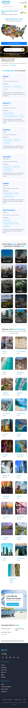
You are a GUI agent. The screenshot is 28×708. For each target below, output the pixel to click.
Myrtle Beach (20, 455)
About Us (3, 672)
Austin (6, 76)
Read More (13, 65)
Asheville (7, 157)
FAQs (2, 684)
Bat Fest (5, 89)
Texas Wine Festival (17, 86)
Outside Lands (7, 220)
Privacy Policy (4, 689)
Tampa (4, 558)
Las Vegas (19, 276)
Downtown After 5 (7, 169)
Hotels (3, 665)
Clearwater (19, 393)
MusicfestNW (6, 142)
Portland (6, 130)
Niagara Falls (6, 475)
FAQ (24, 699)
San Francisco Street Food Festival (11, 223)
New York (5, 276)
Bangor (4, 306)
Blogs (2, 674)
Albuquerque (20, 372)
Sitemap (3, 677)
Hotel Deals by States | (7, 641)
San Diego (5, 537)
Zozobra (21, 116)
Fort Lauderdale (7, 261)
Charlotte (5, 393)
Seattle (6, 183)
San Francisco (9, 210)
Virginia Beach (20, 558)
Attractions (4, 667)
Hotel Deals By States (13, 43)
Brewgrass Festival (7, 166)
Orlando (19, 261)
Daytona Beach (21, 413)
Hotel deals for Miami (5, 628)
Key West (19, 321)
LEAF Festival (16, 166)
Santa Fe (6, 103)
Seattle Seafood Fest (8, 193)
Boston (19, 306)
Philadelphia (6, 496)
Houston (5, 434)
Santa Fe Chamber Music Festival (10, 116)
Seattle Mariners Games (9, 196)
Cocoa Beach (6, 413)
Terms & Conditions (6, 686)
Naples (4, 372)
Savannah (19, 291)
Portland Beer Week (8, 139)
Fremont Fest (17, 139)
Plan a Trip (4, 670)
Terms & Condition (7, 699)
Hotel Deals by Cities (18, 641)
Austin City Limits (7, 86)
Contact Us (4, 691)
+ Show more (3, 634)
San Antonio (6, 517)
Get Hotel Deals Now (12, 604)
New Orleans (6, 321)
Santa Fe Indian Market (8, 113)
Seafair (16, 193)
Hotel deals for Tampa (6, 632)
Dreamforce (6, 226)
